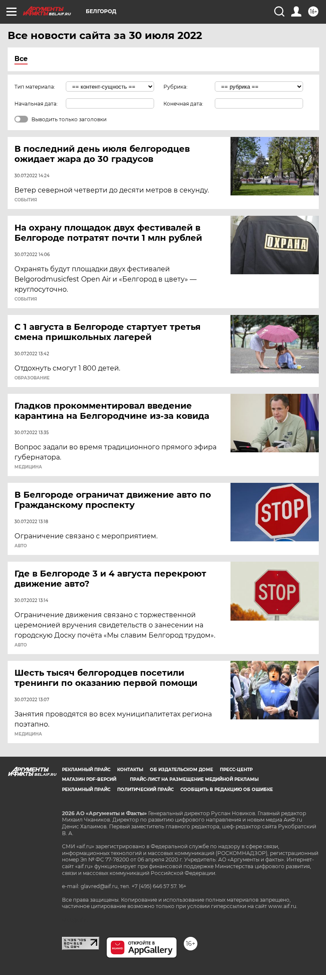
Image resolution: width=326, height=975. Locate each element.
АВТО (20, 546)
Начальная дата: (36, 103)
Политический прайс (145, 789)
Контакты (130, 769)
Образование (32, 378)
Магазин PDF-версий (89, 779)
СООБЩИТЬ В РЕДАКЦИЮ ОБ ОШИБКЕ (226, 789)
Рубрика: (175, 87)
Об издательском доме (181, 769)
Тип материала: (34, 87)
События (25, 200)
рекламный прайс (86, 789)
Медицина (28, 467)
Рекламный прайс (86, 769)
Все (21, 59)
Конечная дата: (183, 103)
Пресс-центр (236, 769)
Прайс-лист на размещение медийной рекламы (194, 779)
